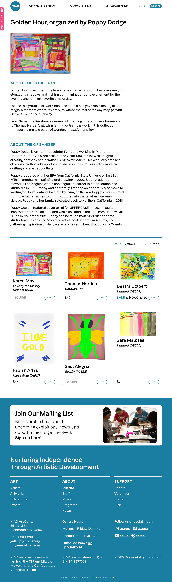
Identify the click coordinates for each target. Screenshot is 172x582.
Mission (68, 499)
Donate (155, 6)
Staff (66, 493)
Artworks (17, 493)
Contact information (109, 577)
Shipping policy (96, 577)
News (66, 510)
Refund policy (62, 577)
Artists (15, 488)
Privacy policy (73, 577)
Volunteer (121, 493)
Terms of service (84, 577)
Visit (117, 505)
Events (15, 505)
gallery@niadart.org (25, 541)
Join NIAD (69, 488)
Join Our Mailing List (44, 413)
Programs (69, 505)
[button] (80, 6)
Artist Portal (2, 18)
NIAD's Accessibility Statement (137, 557)
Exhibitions (18, 499)
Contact (120, 499)
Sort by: (118, 244)
